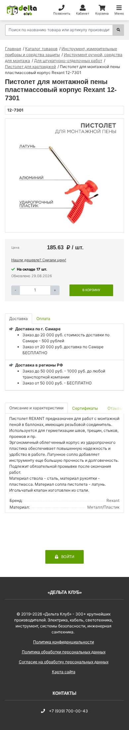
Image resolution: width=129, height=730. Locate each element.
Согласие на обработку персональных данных (63, 661)
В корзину (91, 290)
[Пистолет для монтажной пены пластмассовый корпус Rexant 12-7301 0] (64, 175)
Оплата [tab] (43, 318)
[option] (64, 175)
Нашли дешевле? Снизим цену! (38, 260)
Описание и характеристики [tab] (36, 407)
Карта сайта (63, 671)
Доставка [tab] (18, 318)
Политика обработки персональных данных (64, 651)
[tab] (85, 408)
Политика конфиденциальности (63, 641)
